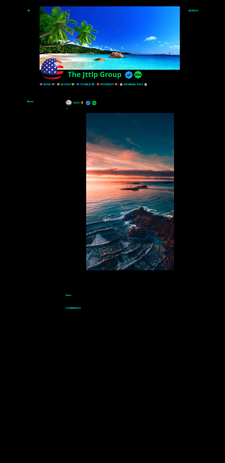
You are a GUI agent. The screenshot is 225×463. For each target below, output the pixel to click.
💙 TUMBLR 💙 (85, 84)
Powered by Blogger (115, 446)
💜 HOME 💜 (47, 84)
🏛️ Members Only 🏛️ (133, 84)
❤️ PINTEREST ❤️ (107, 84)
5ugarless (121, 453)
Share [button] (30, 101)
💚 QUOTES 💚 (65, 84)
